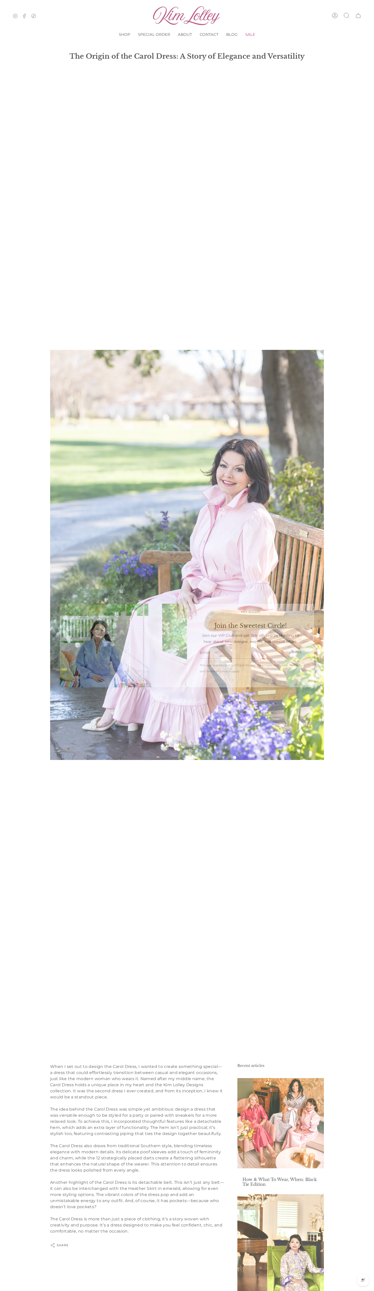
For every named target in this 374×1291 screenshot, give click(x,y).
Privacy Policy (287, 665)
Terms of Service (218, 671)
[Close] (306, 611)
